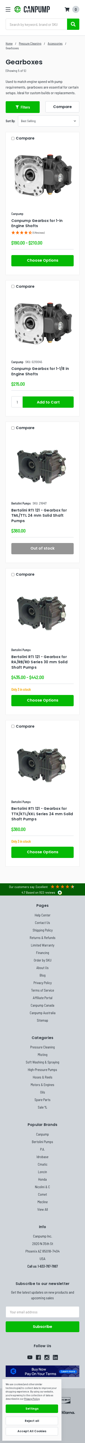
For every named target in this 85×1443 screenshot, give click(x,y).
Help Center (43, 915)
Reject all (32, 1421)
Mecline (43, 1202)
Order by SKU (42, 960)
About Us (42, 968)
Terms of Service (42, 990)
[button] (23, 107)
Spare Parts (42, 1100)
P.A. (42, 1149)
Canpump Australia (42, 1013)
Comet (42, 1194)
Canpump (42, 1134)
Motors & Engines (42, 1084)
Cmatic (42, 1164)
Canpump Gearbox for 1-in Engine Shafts (37, 223)
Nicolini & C (42, 1187)
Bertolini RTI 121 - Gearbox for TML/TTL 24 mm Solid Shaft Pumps (39, 515)
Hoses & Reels (42, 1077)
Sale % (42, 1107)
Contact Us (42, 922)
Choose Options (42, 260)
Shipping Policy (43, 930)
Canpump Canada (42, 1005)
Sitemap (42, 1020)
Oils (42, 1092)
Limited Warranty (42, 945)
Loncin (42, 1172)
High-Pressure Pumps (42, 1069)
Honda (42, 1179)
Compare (62, 106)
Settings (32, 1409)
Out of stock (42, 548)
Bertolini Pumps (42, 1142)
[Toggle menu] (7, 9)
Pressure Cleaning (42, 1047)
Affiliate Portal (42, 998)
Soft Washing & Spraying (42, 1062)
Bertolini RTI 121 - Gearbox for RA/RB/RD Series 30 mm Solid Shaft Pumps (39, 662)
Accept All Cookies (31, 1431)
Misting (42, 1054)
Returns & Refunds (42, 937)
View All (42, 1209)
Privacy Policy (43, 983)
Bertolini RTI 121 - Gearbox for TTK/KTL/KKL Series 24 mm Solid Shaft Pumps (42, 814)
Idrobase (42, 1157)
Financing (42, 952)
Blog (43, 975)
